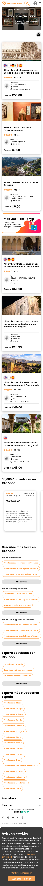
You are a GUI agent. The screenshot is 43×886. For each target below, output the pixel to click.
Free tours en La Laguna (14, 777)
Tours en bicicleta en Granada (17, 605)
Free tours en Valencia (14, 714)
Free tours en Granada (18, 9)
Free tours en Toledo (13, 720)
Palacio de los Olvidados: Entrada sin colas (18, 129)
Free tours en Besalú (13, 743)
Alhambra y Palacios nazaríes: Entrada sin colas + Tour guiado (21, 71)
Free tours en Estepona (14, 754)
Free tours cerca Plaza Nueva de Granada (22, 624)
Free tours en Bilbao (12, 703)
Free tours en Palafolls (14, 771)
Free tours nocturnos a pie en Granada (21, 599)
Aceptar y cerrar (21, 878)
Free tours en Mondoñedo (15, 783)
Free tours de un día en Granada (18, 594)
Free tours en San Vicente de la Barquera (22, 766)
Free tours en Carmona (14, 748)
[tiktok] (22, 817)
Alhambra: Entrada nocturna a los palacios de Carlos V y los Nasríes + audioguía (21, 324)
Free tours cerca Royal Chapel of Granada (22, 636)
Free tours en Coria (12, 788)
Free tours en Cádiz (12, 737)
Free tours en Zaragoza (14, 731)
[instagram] (3, 817)
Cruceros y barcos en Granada (17, 676)
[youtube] (12, 817)
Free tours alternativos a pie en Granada (22, 574)
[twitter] (17, 817)
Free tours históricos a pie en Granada (21, 568)
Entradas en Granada (13, 664)
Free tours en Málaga (13, 708)
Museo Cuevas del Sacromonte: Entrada (21, 183)
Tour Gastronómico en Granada (18, 670)
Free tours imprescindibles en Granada (21, 563)
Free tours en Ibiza (12, 760)
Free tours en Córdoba (14, 726)
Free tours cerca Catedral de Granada (21, 630)
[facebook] (8, 817)
